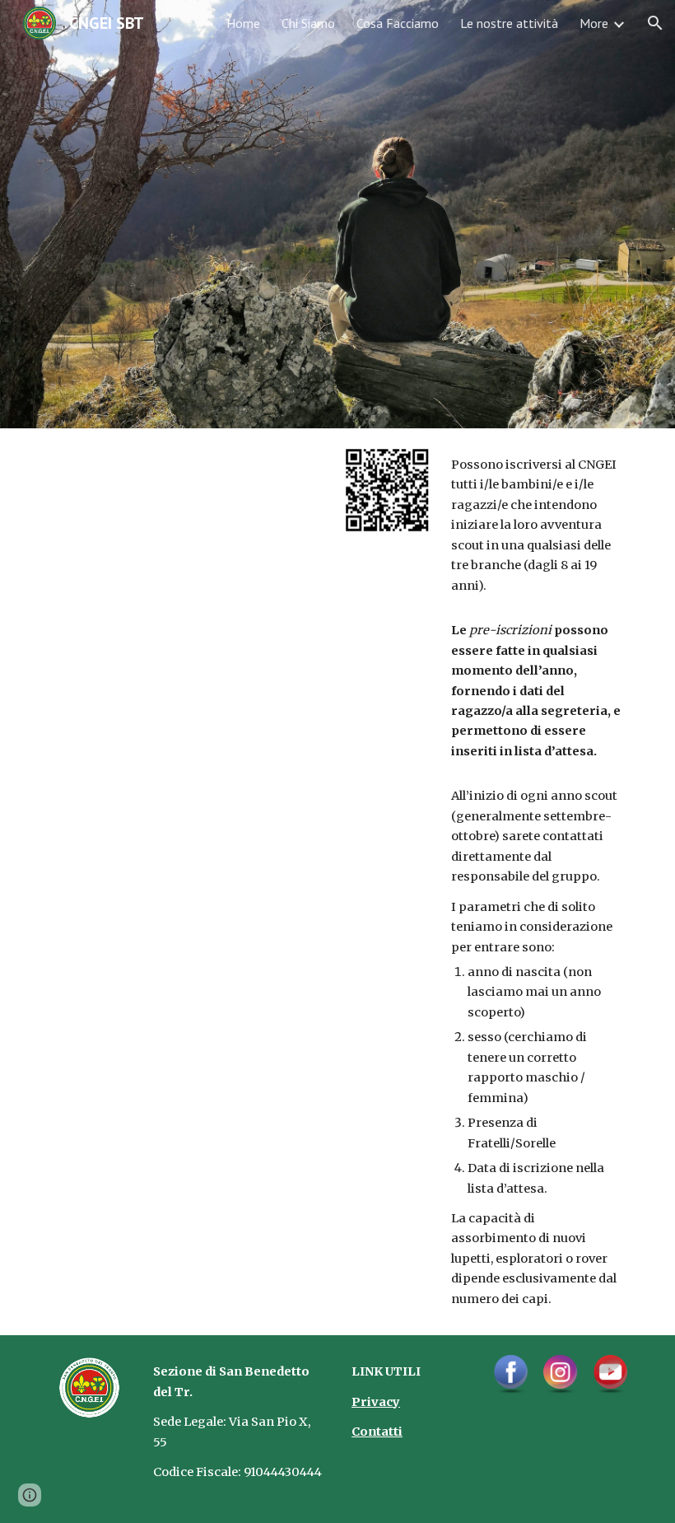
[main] (536, 881)
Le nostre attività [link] (509, 23)
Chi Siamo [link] (308, 23)
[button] (655, 23)
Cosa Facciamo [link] (397, 23)
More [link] (594, 23)
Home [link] (243, 23)
